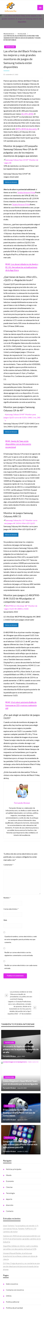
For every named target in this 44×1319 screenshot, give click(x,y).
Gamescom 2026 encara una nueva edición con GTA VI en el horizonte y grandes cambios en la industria (22, 1239)
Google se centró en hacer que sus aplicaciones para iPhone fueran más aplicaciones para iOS (20, 1144)
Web (5, 920)
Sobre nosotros (12, 1284)
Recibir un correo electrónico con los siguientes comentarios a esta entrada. (18, 953)
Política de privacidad (14, 1308)
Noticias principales (13, 1169)
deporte (9, 1199)
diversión (9, 1205)
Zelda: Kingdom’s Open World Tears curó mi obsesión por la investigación (20, 1082)
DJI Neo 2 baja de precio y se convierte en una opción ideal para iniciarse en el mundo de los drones (21, 1266)
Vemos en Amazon (11, 182)
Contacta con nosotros (15, 1290)
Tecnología (21, 34)
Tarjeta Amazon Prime (26, 192)
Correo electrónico (11, 909)
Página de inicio (9, 34)
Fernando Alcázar (9, 1056)
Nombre (7, 898)
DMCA (8, 1296)
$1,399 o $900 (27, 114)
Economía (10, 1181)
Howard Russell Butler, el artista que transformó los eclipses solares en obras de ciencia (20, 1256)
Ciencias (9, 1187)
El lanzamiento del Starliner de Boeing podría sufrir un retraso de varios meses (19, 1112)
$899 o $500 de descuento (26, 129)
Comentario (8, 865)
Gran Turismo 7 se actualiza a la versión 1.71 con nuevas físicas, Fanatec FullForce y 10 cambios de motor (20, 1228)
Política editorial (12, 1302)
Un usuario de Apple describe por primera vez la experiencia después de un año (21, 1049)
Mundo (8, 1175)
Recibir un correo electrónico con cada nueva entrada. (20, 966)
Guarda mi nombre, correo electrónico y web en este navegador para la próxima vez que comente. (20, 939)
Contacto (9, 1211)
